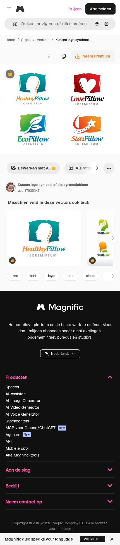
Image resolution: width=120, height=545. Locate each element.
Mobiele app (17, 448)
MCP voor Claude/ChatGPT (35, 427)
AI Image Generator (23, 400)
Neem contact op (24, 502)
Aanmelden (100, 8)
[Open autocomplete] (12, 24)
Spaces (12, 386)
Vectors (43, 40)
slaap (90, 276)
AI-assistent (16, 393)
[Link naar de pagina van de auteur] (11, 188)
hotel (70, 276)
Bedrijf (12, 486)
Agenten (18, 434)
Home (10, 40)
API (9, 441)
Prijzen (74, 8)
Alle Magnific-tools (22, 455)
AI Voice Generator (22, 414)
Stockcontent (17, 421)
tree (14, 276)
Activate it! (93, 539)
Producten (16, 377)
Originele (36, 74)
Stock (26, 40)
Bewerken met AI (30, 170)
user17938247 (28, 190)
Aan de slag (18, 470)
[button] (60, 353)
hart (33, 276)
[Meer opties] (48, 56)
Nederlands (60, 354)
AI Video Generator (22, 407)
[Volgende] (97, 168)
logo (51, 276)
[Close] (112, 539)
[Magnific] (60, 308)
